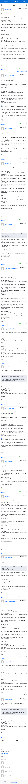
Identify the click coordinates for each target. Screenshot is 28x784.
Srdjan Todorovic (9, 75)
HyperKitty (14, 782)
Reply (3, 69)
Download (4, 747)
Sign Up (24, 1)
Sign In (18, 1)
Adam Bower (8, 128)
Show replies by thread (22, 71)
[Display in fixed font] (24, 68)
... (1, 83)
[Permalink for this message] (26, 68)
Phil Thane (8, 9)
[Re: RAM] (26, 5)
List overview (3, 744)
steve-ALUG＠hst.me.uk (11, 268)
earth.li (6, 1)
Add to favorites (5, 753)
